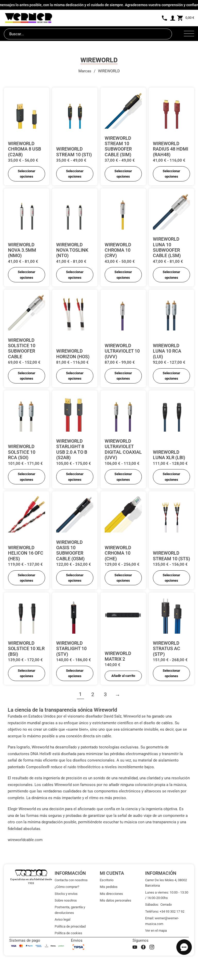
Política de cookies (68, 933)
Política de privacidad (70, 926)
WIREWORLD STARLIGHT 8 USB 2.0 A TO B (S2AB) (71, 449)
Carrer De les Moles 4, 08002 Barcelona (166, 882)
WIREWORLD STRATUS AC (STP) (166, 648)
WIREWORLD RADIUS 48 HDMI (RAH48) (170, 149)
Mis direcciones (111, 894)
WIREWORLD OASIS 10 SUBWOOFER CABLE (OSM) (70, 550)
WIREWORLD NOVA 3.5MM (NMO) (22, 250)
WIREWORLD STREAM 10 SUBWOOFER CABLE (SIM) (118, 146)
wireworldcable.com (25, 839)
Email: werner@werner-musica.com (162, 920)
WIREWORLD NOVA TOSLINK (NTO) (72, 250)
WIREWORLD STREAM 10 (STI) (74, 151)
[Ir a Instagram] (152, 947)
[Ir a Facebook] (143, 947)
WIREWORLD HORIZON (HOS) (72, 353)
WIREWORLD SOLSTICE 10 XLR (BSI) (26, 648)
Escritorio (106, 880)
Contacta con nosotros (71, 880)
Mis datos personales (115, 900)
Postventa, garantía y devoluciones (70, 909)
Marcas (84, 71)
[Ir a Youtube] (135, 947)
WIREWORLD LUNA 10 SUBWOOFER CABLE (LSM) (167, 247)
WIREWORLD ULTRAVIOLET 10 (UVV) (122, 351)
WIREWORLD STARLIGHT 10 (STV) (71, 648)
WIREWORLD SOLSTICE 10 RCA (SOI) (21, 452)
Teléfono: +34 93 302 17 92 (164, 911)
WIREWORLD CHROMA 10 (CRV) (118, 250)
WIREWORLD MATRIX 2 (118, 656)
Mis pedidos (109, 887)
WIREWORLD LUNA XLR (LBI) (169, 454)
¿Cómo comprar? (67, 887)
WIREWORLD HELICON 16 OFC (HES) (25, 553)
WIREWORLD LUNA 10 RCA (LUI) (167, 351)
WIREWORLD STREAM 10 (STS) (171, 555)
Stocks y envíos (66, 894)
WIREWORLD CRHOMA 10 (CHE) (118, 553)
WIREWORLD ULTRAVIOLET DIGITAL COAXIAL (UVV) (123, 449)
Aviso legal (62, 919)
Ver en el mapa (156, 930)
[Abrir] (189, 34)
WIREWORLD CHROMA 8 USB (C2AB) (24, 149)
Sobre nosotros (66, 900)
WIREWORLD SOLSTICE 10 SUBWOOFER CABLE (21, 348)
